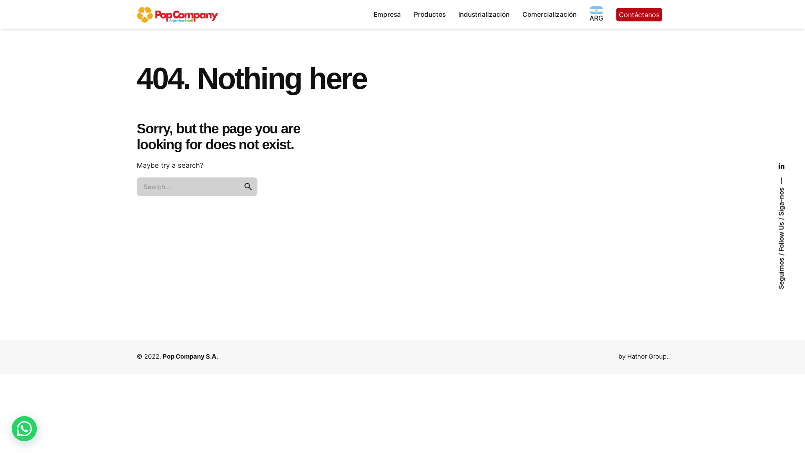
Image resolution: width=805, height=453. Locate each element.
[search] (248, 186)
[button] (24, 428)
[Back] (32, 53)
